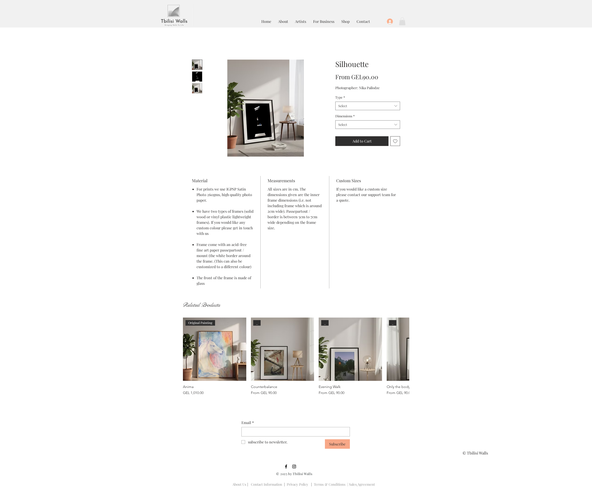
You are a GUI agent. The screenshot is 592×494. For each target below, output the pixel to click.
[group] (296, 356)
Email (247, 422)
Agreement (366, 484)
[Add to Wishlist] (395, 141)
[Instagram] (294, 466)
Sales (353, 484)
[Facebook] (286, 466)
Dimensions (345, 116)
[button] (402, 21)
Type (340, 97)
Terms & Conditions (329, 484)
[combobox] (367, 106)
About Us (239, 484)
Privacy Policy (297, 484)
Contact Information (266, 484)
